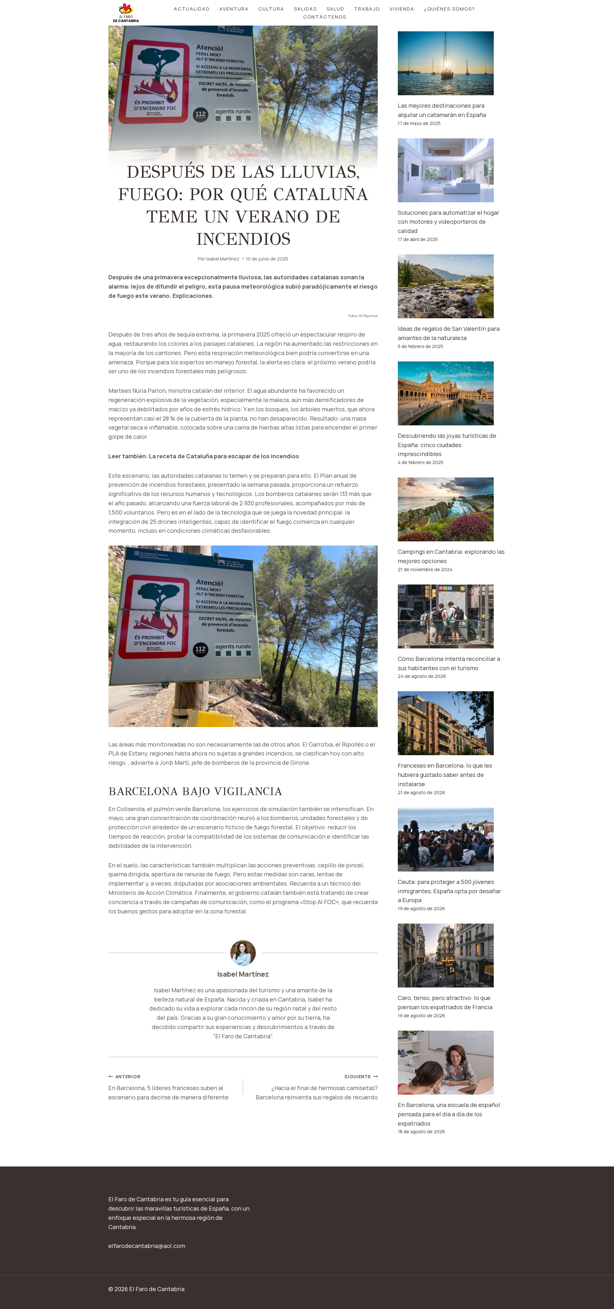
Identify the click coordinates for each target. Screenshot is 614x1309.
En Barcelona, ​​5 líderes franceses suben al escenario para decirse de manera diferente (168, 1087)
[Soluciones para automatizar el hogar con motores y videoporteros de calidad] (452, 170)
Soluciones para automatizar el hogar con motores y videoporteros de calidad (448, 222)
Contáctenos (324, 16)
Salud (335, 8)
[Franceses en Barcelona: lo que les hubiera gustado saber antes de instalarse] (452, 723)
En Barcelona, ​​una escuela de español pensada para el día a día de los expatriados (449, 1114)
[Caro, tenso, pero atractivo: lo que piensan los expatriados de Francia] (452, 956)
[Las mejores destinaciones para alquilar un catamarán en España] (452, 63)
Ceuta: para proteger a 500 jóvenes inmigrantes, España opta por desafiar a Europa (449, 891)
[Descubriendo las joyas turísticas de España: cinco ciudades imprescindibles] (452, 393)
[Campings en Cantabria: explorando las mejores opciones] (452, 509)
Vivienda (402, 8)
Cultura (271, 8)
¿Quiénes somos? (449, 8)
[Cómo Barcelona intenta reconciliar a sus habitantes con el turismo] (452, 616)
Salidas (305, 8)
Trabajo (367, 8)
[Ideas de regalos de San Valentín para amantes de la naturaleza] (452, 286)
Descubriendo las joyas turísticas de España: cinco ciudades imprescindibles (447, 445)
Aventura (234, 8)
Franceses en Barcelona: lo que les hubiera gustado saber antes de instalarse (445, 775)
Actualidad (192, 8)
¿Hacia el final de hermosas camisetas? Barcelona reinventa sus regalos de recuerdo (317, 1087)
